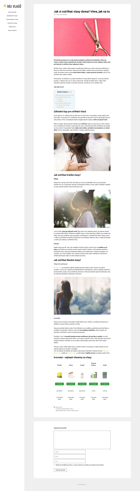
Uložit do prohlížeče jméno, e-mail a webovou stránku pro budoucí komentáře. (80, 465)
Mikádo (60, 101)
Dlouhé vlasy (58, 267)
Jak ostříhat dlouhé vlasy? (63, 103)
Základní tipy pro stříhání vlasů (64, 95)
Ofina (59, 99)
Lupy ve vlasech (12, 30)
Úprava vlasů (59, 407)
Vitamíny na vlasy (12, 23)
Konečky (60, 107)
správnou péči (72, 353)
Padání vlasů (12, 26)
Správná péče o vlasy (12, 19)
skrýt (69, 92)
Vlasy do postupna (63, 105)
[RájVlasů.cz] (12, 5)
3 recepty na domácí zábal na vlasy (64, 408)
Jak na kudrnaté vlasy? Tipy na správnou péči (67, 410)
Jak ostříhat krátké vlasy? (63, 97)
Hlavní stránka (12, 12)
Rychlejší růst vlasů (12, 15)
